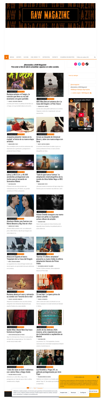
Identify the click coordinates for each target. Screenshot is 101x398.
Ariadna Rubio (41, 221)
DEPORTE (18, 57)
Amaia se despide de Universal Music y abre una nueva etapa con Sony (49, 139)
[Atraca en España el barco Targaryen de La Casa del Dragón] (20, 244)
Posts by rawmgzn (73, 75)
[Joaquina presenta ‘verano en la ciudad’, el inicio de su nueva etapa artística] (20, 124)
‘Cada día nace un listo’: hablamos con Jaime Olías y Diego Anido (20, 370)
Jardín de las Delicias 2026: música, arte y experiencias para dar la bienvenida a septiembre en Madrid (49, 333)
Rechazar (73, 392)
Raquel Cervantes (42, 299)
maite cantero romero (44, 144)
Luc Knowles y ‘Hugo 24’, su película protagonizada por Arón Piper (48, 371)
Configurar (83, 392)
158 (35, 388)
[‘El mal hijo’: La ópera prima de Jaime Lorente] (50, 282)
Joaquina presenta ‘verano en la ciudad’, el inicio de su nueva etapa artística (20, 139)
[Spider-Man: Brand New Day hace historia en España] (20, 317)
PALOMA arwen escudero (15, 374)
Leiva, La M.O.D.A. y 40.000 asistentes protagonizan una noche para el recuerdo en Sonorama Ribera (18, 178)
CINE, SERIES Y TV (35, 57)
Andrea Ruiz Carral (43, 106)
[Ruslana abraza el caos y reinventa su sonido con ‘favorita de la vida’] (20, 282)
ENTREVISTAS (46, 57)
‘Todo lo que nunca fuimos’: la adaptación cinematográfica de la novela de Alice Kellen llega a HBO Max (49, 178)
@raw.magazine (75, 84)
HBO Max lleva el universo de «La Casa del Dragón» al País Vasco (49, 102)
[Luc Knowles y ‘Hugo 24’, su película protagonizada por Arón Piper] (50, 357)
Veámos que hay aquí (92, 391)
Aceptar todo (63, 392)
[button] (98, 377)
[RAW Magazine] (6, 57)
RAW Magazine (12, 184)
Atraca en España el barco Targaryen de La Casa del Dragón (19, 257)
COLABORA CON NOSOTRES (67, 57)
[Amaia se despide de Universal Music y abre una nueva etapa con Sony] (50, 124)
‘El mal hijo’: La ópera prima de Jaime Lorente (48, 295)
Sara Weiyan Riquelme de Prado (17, 334)
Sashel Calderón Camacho (15, 101)
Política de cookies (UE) (83, 57)
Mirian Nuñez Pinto (13, 144)
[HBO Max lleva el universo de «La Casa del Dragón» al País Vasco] (50, 85)
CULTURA (26, 57)
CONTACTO (55, 57)
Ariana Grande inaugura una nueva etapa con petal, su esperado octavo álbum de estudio (49, 216)
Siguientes (40, 388)
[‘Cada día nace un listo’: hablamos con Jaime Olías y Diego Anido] (20, 357)
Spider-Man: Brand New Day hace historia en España (19, 331)
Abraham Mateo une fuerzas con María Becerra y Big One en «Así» (19, 222)
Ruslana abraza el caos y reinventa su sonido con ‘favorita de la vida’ (20, 295)
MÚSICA (12, 57)
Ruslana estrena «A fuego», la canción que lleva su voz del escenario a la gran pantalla (18, 96)
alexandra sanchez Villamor (45, 266)
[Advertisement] (50, 40)
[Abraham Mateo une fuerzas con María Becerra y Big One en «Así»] (20, 205)
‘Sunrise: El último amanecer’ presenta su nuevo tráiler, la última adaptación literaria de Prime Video (49, 260)
